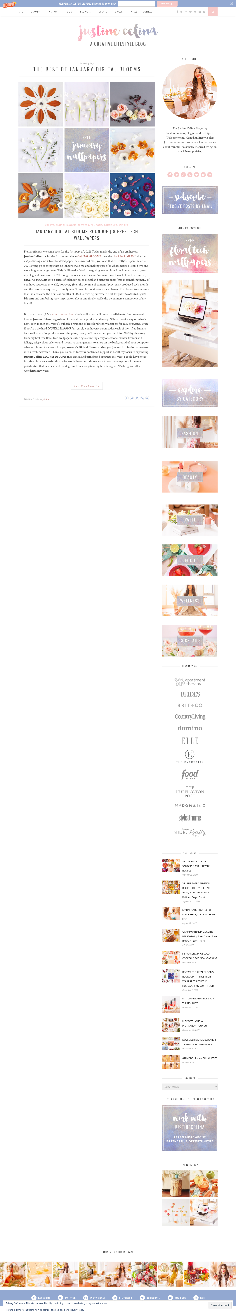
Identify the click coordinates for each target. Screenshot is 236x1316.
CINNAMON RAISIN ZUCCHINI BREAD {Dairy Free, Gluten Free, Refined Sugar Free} (199, 936)
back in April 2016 (125, 256)
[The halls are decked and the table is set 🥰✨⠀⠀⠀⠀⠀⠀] (118, 1274)
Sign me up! (167, 3)
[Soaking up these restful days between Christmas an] (65, 1274)
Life (20, 11)
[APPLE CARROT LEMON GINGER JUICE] (204, 1184)
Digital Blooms (66, 225)
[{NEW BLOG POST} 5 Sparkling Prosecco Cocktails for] (39, 1274)
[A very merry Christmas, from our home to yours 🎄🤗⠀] (92, 1274)
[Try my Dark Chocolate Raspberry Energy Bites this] (144, 1274)
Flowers (85, 11)
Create (103, 11)
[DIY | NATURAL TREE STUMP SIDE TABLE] (176, 1184)
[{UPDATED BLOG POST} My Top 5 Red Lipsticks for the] (223, 1274)
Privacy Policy (77, 1309)
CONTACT (148, 11)
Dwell (119, 11)
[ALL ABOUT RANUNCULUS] (176, 1213)
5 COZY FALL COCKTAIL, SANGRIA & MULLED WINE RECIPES (196, 866)
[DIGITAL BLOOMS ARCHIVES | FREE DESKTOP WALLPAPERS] (204, 1213)
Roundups (110, 225)
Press (134, 11)
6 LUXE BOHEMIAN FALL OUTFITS (199, 1058)
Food (69, 11)
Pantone (96, 225)
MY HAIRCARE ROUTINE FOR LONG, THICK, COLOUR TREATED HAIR (199, 914)
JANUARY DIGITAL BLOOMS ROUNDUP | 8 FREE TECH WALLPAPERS (86, 234)
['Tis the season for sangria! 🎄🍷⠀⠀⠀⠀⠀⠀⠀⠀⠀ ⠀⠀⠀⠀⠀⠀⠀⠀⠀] (197, 1274)
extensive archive (62, 314)
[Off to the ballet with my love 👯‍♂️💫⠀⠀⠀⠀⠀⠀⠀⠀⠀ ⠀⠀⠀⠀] (170, 1274)
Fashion (53, 11)
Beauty (35, 11)
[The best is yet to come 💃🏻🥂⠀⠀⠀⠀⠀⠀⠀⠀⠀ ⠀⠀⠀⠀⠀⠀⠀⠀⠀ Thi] (13, 1274)
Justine (46, 399)
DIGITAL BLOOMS (88, 256)
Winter (123, 225)
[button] (118, 3)
